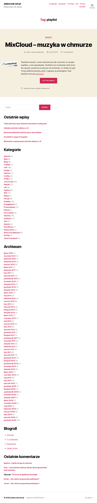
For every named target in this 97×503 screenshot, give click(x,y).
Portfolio (71, 4)
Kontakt (82, 7)
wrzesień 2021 (10, 256)
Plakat (6, 196)
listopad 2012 (9, 310)
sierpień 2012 (9, 313)
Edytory (7, 173)
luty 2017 (7, 273)
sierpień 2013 (9, 290)
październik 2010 (11, 364)
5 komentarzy (68, 52)
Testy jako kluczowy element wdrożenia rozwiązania (25, 124)
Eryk (5, 468)
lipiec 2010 (8, 372)
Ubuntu (7, 224)
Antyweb (10, 435)
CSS (5, 167)
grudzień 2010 (10, 358)
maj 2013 (7, 296)
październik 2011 (11, 338)
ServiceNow (9, 213)
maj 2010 (7, 378)
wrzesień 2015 (10, 281)
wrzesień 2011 (10, 341)
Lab (5, 187)
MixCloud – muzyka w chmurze (48, 44)
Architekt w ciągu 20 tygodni (15, 137)
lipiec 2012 (8, 315)
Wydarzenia (9, 230)
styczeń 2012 (9, 330)
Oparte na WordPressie (35, 498)
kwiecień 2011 (9, 347)
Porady (7, 199)
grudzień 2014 (10, 287)
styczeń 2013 (9, 307)
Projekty (7, 201)
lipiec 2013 (8, 293)
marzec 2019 (9, 264)
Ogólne (7, 190)
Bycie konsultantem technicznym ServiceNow (22, 132)
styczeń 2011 (9, 355)
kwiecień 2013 (10, 298)
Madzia (7, 463)
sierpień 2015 (9, 284)
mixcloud (39, 74)
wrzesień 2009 (10, 395)
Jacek (6, 483)
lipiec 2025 (8, 253)
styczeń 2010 (9, 383)
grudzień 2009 (10, 386)
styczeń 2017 (9, 276)
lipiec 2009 (8, 400)
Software (7, 218)
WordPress (8, 227)
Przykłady (53, 4)
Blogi (6, 162)
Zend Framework (11, 238)
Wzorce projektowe (12, 233)
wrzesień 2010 (10, 366)
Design (6, 170)
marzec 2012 (9, 324)
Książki (7, 184)
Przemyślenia (9, 207)
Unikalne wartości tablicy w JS (16, 128)
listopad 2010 (9, 361)
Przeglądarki (9, 204)
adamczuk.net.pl (12, 4)
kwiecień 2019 (10, 262)
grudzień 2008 (10, 420)
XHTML (7, 235)
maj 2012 (7, 321)
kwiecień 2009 (10, 409)
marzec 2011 (9, 349)
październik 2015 (11, 279)
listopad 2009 (9, 389)
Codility (7, 165)
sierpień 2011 (9, 344)
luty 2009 (8, 415)
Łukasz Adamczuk (37, 52)
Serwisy (48, 37)
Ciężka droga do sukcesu (21, 463)
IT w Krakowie (12, 439)
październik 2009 (11, 392)
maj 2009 (8, 406)
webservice (45, 88)
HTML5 (7, 179)
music (33, 88)
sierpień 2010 (9, 369)
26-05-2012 (53, 52)
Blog (5, 159)
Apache (7, 156)
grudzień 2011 (9, 332)
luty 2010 (8, 381)
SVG (5, 221)
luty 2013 (7, 304)
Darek (6, 479)
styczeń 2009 (9, 417)
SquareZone (11, 444)
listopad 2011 (9, 335)
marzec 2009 (9, 412)
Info (77, 4)
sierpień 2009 (9, 398)
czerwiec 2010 (10, 375)
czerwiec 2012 (10, 318)
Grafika (7, 176)
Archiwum (62, 4)
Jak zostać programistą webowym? (24, 479)
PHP (5, 193)
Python (6, 210)
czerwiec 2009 (10, 403)
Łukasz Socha (12, 448)
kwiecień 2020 (10, 259)
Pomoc (82, 4)
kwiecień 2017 (10, 270)
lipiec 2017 (8, 267)
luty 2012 (7, 327)
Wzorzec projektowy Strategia (24, 475)
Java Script (8, 182)
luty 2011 (7, 352)
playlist (38, 88)
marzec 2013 (9, 301)
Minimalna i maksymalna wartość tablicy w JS (22, 141)
